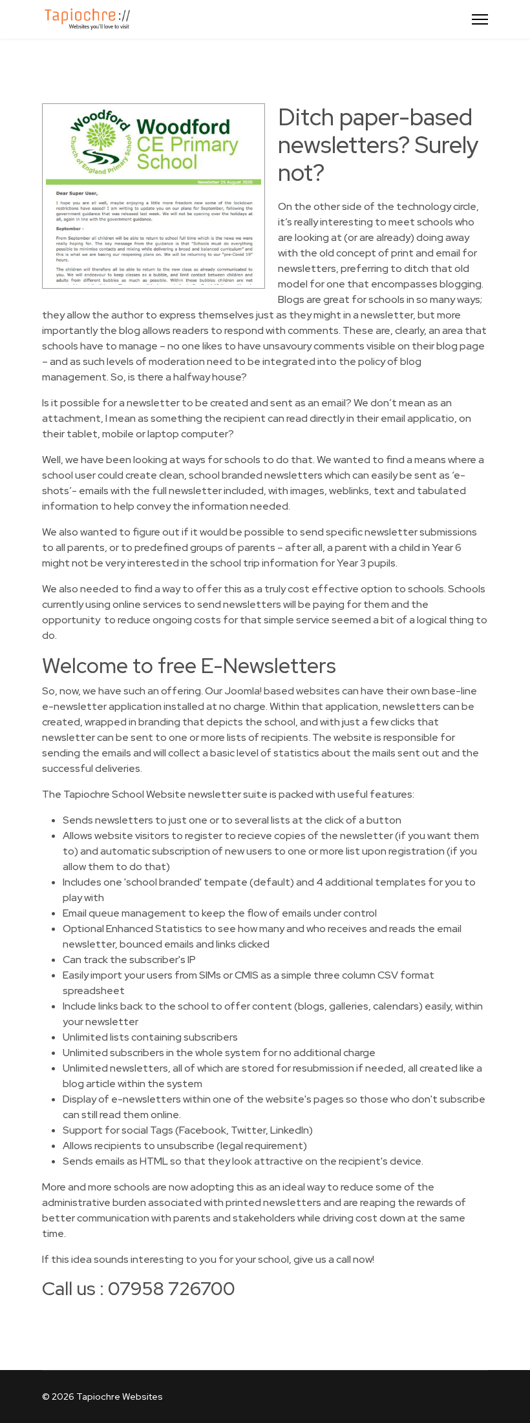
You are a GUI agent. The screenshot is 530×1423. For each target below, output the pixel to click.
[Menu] (480, 19)
